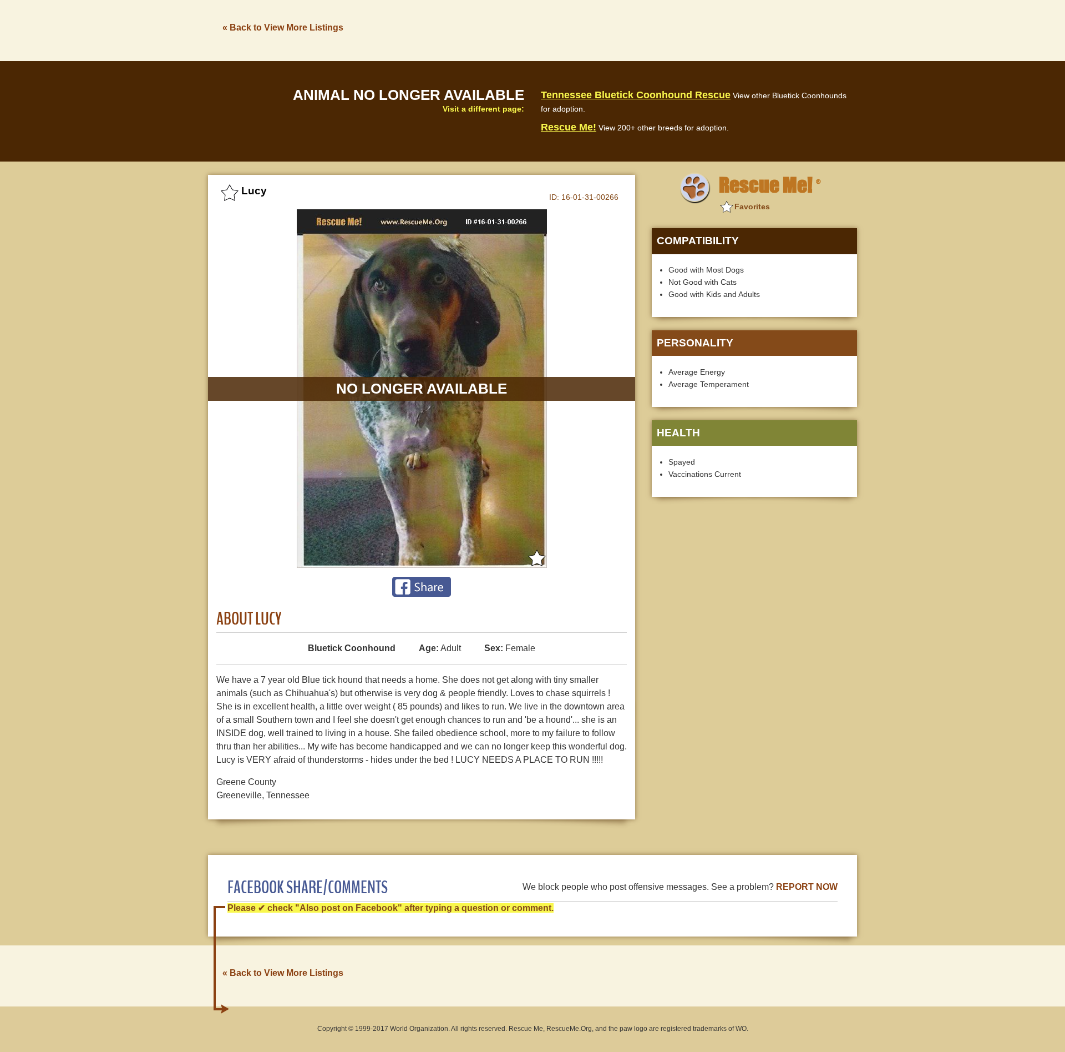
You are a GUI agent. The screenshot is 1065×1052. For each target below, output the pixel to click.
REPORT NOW (807, 887)
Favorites (752, 206)
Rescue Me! (568, 127)
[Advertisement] (655, 29)
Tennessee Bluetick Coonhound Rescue (636, 94)
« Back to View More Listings (282, 27)
